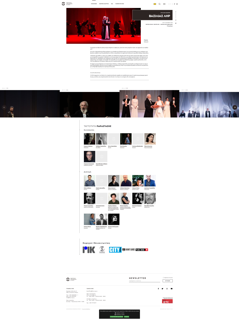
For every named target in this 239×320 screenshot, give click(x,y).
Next (234, 107)
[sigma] (102, 250)
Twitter (176, 23)
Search (159, 4)
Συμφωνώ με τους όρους (168, 277)
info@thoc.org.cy (70, 297)
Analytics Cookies (120, 313)
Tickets (154, 4)
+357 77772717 (92, 302)
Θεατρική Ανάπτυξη (104, 3)
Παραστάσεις (94, 3)
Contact (164, 4)
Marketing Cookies (120, 314)
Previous (4, 107)
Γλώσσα (146, 40)
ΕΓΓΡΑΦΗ (167, 280)
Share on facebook (176, 20)
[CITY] (115, 250)
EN (169, 3)
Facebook (174, 4)
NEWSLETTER (137, 278)
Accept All (126, 316)
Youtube (172, 288)
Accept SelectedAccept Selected (117, 316)
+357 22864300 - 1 (73, 295)
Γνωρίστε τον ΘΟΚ (119, 3)
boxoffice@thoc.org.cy (92, 291)
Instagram (177, 4)
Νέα (112, 3)
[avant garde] (128, 250)
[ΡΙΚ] (89, 250)
